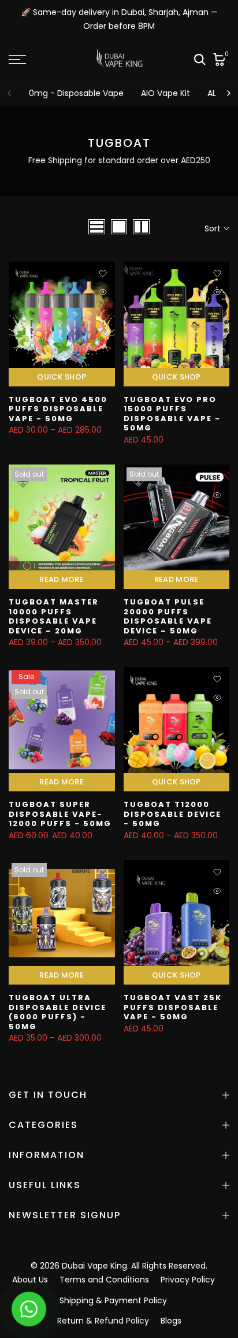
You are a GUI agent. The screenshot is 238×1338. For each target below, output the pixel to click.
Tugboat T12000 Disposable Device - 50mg (172, 814)
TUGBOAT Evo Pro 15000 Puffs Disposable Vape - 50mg (172, 414)
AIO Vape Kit (165, 93)
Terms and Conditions (104, 1279)
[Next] (228, 93)
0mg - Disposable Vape (76, 93)
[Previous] (10, 93)
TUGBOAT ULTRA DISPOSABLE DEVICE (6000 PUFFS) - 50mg (57, 1012)
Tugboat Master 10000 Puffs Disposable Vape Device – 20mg (54, 616)
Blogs (171, 1320)
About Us (30, 1279)
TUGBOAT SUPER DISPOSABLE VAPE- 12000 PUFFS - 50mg (60, 814)
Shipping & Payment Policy (113, 1300)
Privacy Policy (188, 1279)
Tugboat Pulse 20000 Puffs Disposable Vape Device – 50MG (168, 616)
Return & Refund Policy (103, 1320)
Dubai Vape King (94, 1265)
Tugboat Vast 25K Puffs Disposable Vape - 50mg (173, 1007)
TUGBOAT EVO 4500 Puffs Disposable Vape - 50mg (58, 409)
